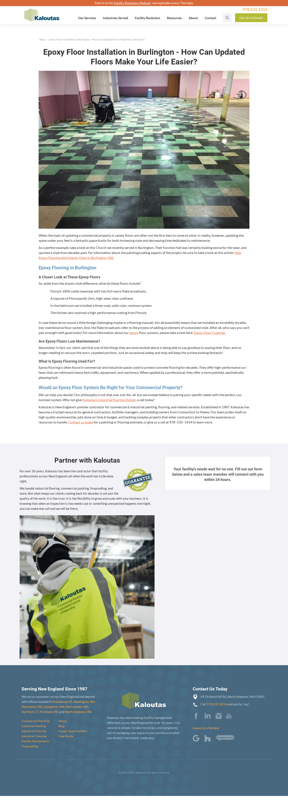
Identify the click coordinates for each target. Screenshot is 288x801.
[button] (87, 18)
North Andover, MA (78, 712)
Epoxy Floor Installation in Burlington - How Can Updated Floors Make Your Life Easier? (97, 39)
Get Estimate (251, 18)
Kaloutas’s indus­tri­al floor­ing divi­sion (109, 400)
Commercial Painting (35, 721)
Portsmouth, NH (77, 707)
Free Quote (65, 736)
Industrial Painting (34, 726)
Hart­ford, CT (30, 712)
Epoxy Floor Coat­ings (209, 333)
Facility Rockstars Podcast (132, 3)
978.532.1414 (217, 704)
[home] (41, 12)
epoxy (133, 333)
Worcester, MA (32, 707)
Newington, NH (84, 702)
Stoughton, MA (54, 707)
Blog (41, 39)
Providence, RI (62, 702)
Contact (210, 18)
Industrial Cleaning (34, 736)
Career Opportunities (72, 731)
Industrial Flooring (34, 731)
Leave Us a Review (206, 728)
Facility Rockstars (147, 18)
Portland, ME (49, 712)
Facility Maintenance (35, 741)
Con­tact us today (80, 422)
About (62, 721)
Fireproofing (30, 746)
